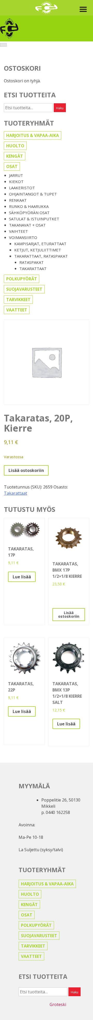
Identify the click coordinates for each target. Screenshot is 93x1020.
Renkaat (18, 200)
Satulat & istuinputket (34, 218)
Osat (12, 166)
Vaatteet (16, 310)
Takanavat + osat (27, 225)
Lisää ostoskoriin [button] (68, 614)
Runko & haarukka (29, 206)
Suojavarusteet (24, 289)
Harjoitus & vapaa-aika (32, 135)
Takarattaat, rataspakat (41, 256)
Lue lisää (22, 577)
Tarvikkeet (18, 299)
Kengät (14, 156)
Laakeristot (22, 187)
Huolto (15, 146)
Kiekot (16, 181)
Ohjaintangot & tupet (33, 193)
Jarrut (16, 175)
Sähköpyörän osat (29, 212)
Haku (60, 108)
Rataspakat (31, 262)
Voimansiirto (23, 237)
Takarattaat (33, 268)
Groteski (58, 1004)
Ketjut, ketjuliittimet (37, 249)
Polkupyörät (21, 279)
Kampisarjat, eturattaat (40, 243)
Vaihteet (18, 231)
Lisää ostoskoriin (26, 470)
